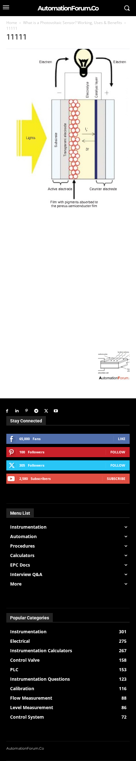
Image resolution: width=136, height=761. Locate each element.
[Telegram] (36, 411)
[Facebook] (7, 411)
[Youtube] (56, 411)
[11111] (68, 208)
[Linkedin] (17, 411)
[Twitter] (46, 411)
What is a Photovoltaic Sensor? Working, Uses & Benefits (72, 22)
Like (121, 438)
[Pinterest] (26, 411)
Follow (117, 452)
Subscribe (116, 478)
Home (11, 22)
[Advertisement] (68, 279)
